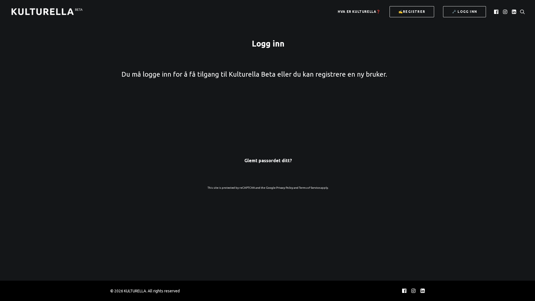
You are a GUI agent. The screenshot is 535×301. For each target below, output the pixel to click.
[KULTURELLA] (47, 12)
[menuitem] (359, 11)
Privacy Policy (284, 187)
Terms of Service (309, 187)
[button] (496, 11)
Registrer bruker (301, 146)
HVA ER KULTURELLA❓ (359, 11)
